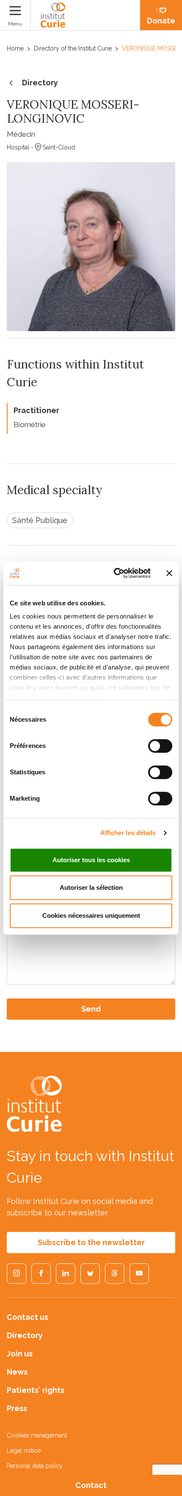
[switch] (160, 746)
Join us (20, 1353)
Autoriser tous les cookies (91, 859)
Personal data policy (35, 1465)
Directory (40, 82)
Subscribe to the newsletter (91, 1242)
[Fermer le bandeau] (169, 573)
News (17, 1371)
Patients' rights (35, 1390)
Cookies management (37, 1435)
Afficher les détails (128, 832)
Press (17, 1408)
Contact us (27, 1317)
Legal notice (24, 1450)
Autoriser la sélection (91, 887)
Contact (91, 1485)
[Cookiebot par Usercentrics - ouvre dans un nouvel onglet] (114, 573)
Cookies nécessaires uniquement (91, 915)
